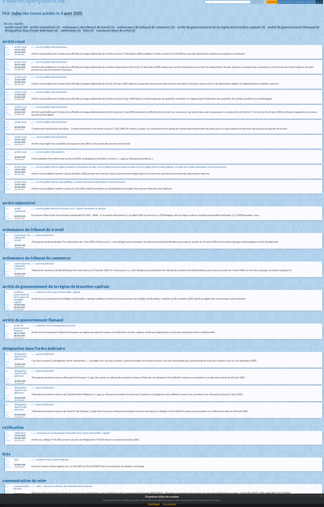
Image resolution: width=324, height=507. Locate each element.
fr (318, 2)
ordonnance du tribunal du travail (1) (88, 27)
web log (299, 2)
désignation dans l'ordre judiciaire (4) (31, 30)
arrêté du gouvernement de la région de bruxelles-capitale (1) (221, 27)
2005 (78, 13)
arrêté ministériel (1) (45, 27)
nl (321, 2)
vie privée (272, 2)
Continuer (154, 503)
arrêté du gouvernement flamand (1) (293, 27)
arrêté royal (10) (16, 27)
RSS (280, 2)
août (68, 13)
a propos (288, 2)
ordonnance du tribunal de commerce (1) (146, 27)
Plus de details (169, 504)
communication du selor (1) (115, 30)
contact (310, 2)
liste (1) (88, 30)
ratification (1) (70, 30)
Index (16, 13)
